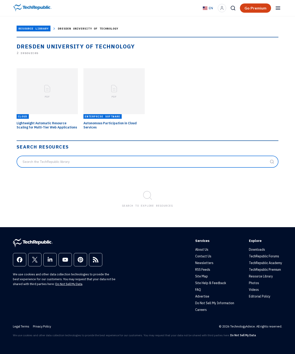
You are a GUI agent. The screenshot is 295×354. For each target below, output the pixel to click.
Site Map (201, 276)
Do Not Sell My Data (68, 284)
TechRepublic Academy (265, 263)
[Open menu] (278, 8)
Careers (201, 310)
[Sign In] (222, 8)
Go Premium (255, 8)
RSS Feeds (202, 270)
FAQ (198, 290)
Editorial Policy (259, 296)
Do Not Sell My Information (214, 303)
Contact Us (203, 256)
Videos (254, 290)
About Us (201, 249)
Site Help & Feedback (210, 283)
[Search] (233, 8)
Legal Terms (21, 326)
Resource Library (33, 28)
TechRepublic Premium (265, 270)
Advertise (202, 296)
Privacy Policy (42, 326)
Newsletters (204, 263)
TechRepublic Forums (264, 256)
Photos (254, 283)
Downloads (257, 249)
